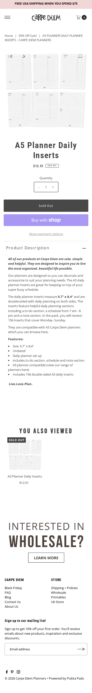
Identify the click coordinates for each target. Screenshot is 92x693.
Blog (8, 597)
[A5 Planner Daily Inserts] (24, 454)
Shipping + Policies (64, 588)
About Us (11, 606)
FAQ (8, 592)
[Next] (23, 56)
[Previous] (11, 56)
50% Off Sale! (28, 36)
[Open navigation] (7, 17)
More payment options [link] (46, 234)
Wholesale (58, 592)
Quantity (46, 178)
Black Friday (13, 588)
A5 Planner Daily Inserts (25, 476)
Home (9, 36)
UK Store (57, 602)
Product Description (27, 248)
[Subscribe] (81, 649)
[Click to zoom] (80, 56)
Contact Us (13, 602)
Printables (58, 597)
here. (45, 332)
